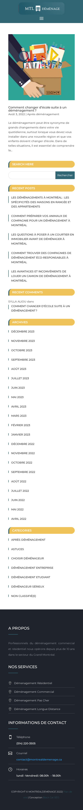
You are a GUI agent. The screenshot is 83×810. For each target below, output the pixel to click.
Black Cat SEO (51, 797)
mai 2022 (17, 509)
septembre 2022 (23, 472)
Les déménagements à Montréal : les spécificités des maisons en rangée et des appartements (41, 202)
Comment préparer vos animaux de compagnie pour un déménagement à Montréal (40, 220)
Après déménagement (43, 114)
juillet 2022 (20, 491)
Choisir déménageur (27, 558)
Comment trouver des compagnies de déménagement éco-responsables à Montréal (41, 257)
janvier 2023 (20, 434)
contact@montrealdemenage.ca (39, 759)
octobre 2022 (21, 462)
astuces (17, 549)
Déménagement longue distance (37, 709)
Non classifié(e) (23, 596)
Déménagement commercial (34, 691)
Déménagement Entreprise (32, 567)
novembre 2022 (23, 453)
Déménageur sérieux (27, 586)
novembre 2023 (23, 341)
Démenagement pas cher (31, 700)
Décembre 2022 (22, 444)
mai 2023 (17, 397)
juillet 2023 (20, 378)
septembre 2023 (23, 359)
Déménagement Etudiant (30, 577)
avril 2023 (18, 406)
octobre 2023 (21, 350)
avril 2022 (18, 519)
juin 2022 (18, 500)
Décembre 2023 (22, 331)
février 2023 (20, 425)
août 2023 (18, 369)
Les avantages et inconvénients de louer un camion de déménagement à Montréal (41, 276)
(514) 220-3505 (26, 743)
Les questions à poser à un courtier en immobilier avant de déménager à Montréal (42, 239)
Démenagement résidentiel (33, 683)
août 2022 (18, 481)
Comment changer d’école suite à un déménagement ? (37, 109)
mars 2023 (18, 415)
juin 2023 (18, 387)
